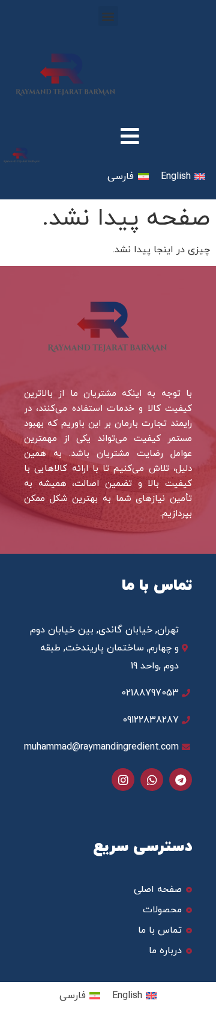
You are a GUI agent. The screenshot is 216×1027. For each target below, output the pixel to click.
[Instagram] (123, 779)
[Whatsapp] (151, 779)
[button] (108, 16)
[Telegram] (180, 779)
